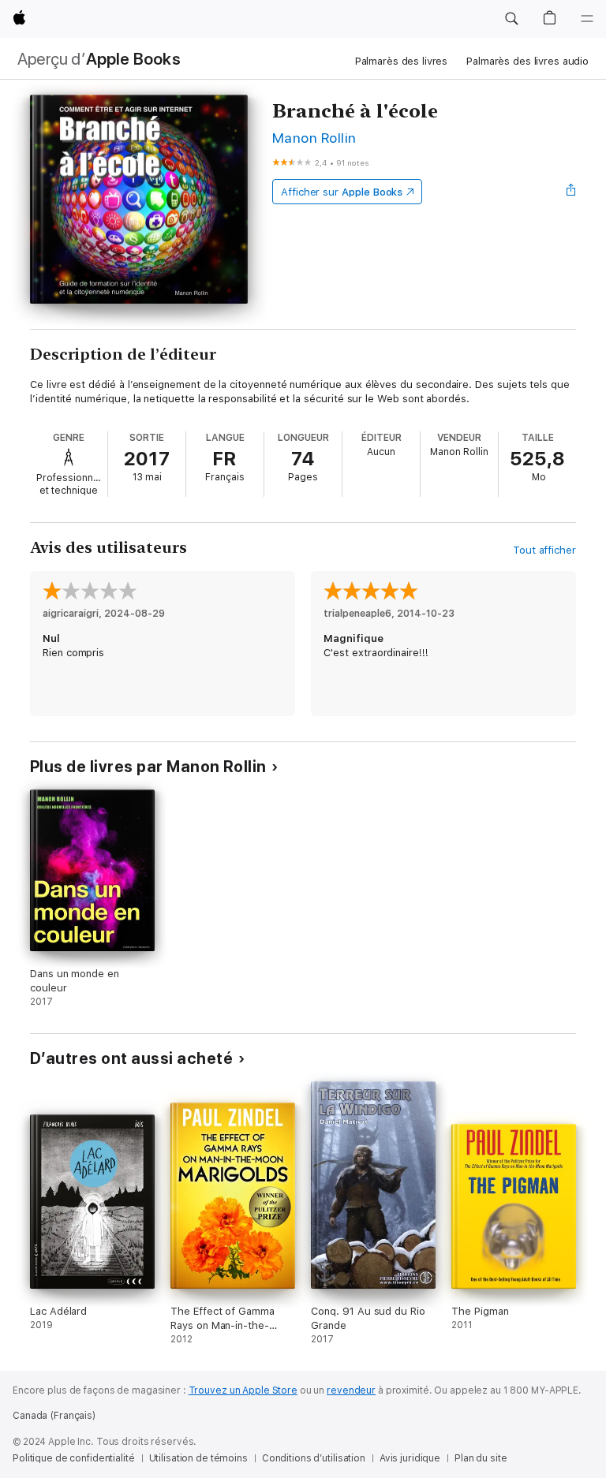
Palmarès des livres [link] (401, 61)
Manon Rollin (314, 137)
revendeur (351, 1390)
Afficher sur (341, 192)
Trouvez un (243, 1390)
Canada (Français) (54, 1415)
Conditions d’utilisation (313, 1458)
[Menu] (587, 19)
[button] (511, 19)
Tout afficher (544, 550)
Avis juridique (410, 1458)
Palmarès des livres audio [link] (527, 61)
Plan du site (480, 1458)
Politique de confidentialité (74, 1458)
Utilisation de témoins (198, 1458)
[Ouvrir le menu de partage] (571, 191)
